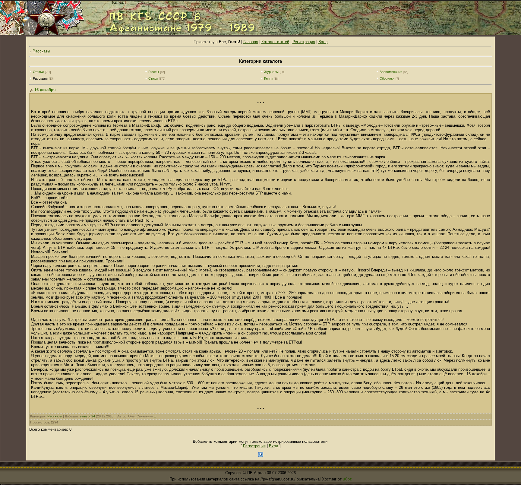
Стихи (153, 78)
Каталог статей (275, 42)
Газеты (153, 72)
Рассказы (41, 51)
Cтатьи (38, 72)
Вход (323, 42)
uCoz (347, 479)
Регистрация (303, 42)
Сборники (387, 78)
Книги (268, 78)
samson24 (87, 416)
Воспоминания (391, 72)
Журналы (271, 72)
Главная (250, 42)
